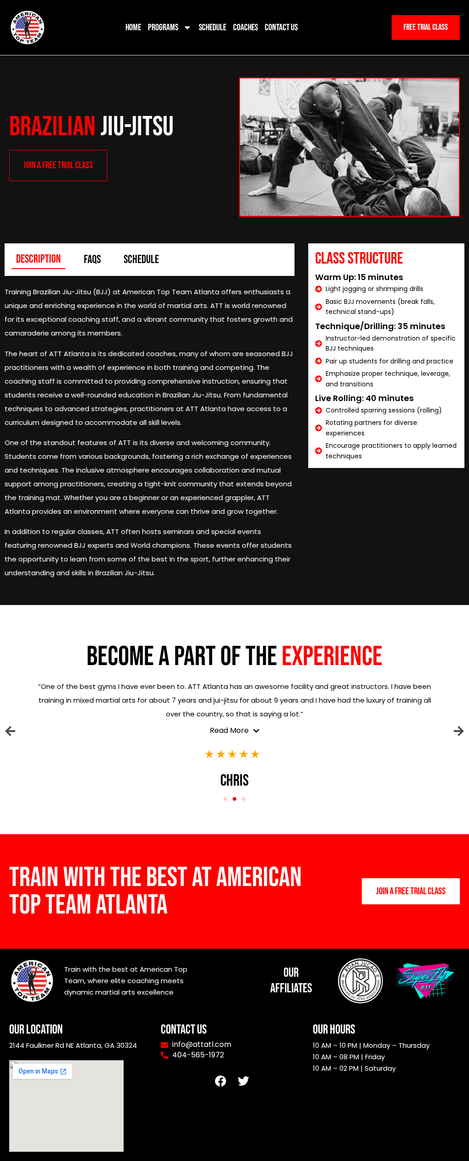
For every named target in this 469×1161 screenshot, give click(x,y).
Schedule (212, 27)
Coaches (245, 27)
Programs (163, 27)
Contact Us (281, 27)
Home (133, 27)
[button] (10, 731)
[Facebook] (220, 1080)
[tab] (38, 259)
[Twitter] (243, 1080)
